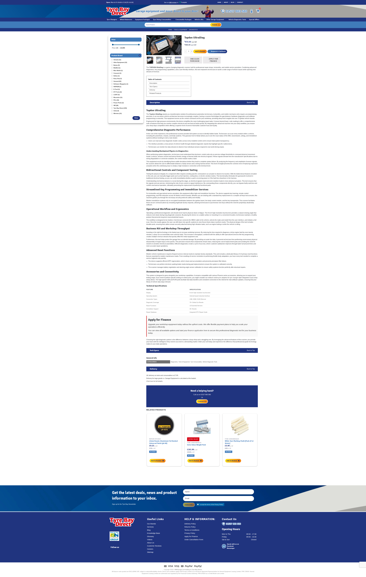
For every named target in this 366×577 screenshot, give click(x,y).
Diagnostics (193, 29)
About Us (150, 543)
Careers (150, 549)
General (117, 81)
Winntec (118, 113)
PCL (116, 100)
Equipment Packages (142, 20)
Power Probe (119, 102)
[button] (149, 53)
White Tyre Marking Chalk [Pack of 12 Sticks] (239, 442)
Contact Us (202, 401)
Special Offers (254, 20)
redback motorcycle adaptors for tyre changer (223, 277)
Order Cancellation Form (193, 540)
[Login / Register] (251, 11)
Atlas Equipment (120, 62)
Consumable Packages (183, 20)
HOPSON (117, 86)
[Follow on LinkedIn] (254, 2)
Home (219, 2)
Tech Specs (153, 86)
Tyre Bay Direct (120, 108)
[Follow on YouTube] (257, 2)
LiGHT (117, 94)
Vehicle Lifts (199, 20)
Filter (136, 118)
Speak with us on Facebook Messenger (233, 546)
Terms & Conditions (191, 530)
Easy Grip (118, 78)
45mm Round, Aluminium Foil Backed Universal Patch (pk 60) (163, 442)
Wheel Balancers (126, 20)
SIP (116, 105)
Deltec (117, 76)
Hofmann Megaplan (121, 84)
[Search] (215, 25)
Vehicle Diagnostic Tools (237, 20)
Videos (149, 540)
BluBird (117, 68)
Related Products (155, 93)
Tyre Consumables (196, 362)
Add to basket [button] (156, 461)
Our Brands (151, 524)
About (226, 2)
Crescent (117, 73)
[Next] (177, 45)
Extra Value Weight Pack (196, 445)
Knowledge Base (153, 533)
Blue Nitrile (118, 70)
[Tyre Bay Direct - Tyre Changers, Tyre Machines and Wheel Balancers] (119, 11)
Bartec (117, 65)
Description (153, 83)
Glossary (150, 536)
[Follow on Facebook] (246, 2)
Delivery (152, 90)
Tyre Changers (112, 20)
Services (150, 527)
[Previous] (150, 45)
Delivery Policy (190, 524)
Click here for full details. (154, 381)
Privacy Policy (219, 504)
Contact (240, 2)
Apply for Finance (191, 536)
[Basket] (258, 25)
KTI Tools (118, 92)
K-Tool (117, 89)
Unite (116, 111)
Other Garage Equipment (215, 20)
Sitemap (150, 552)
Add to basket (200, 51)
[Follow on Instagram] (249, 2)
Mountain (118, 97)
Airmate (117, 59)
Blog (232, 2)
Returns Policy (189, 527)
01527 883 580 (236, 11)
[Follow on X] (252, 2)
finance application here (197, 330)
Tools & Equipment (180, 29)
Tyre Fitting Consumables (162, 20)
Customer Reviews (154, 546)
